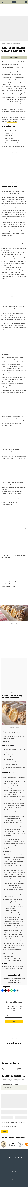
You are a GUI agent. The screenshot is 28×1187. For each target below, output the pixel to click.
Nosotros (20, 1163)
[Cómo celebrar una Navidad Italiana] (20, 1052)
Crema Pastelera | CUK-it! (14, 1069)
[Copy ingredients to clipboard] (13, 745)
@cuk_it (12, 980)
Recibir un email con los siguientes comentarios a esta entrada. (13, 1122)
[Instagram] (12, 1157)
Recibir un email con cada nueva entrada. (9, 1126)
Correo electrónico (5, 1114)
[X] (9, 1157)
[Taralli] (7, 1052)
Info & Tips (13, 1163)
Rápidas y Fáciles (4, 45)
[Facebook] (6, 1157)
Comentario (4, 1092)
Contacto (14, 1166)
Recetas (10, 45)
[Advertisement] (14, 9)
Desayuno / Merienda (5, 43)
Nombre (3, 1109)
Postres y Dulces (16, 43)
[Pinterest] (15, 1157)
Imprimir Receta (14, 727)
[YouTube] (18, 1157)
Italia (12, 43)
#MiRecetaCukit (17, 982)
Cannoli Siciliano (12, 121)
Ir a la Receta (14, 57)
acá (21, 362)
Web (16, 1114)
